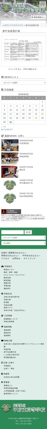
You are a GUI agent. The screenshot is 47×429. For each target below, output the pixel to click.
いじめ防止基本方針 (12, 355)
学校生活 (7, 294)
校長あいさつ (9, 269)
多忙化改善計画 (10, 352)
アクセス (5, 258)
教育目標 (7, 278)
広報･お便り (9, 363)
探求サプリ (8, 308)
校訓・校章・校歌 (11, 272)
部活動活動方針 (10, 357)
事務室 (6, 382)
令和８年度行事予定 (12, 297)
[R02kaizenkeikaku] (23, 50)
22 (42, 114)
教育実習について (11, 394)
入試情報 (8, 316)
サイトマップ (30, 258)
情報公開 (8, 341)
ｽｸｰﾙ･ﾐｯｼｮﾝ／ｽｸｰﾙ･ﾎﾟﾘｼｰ (14, 275)
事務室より (8, 385)
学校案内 (7, 366)
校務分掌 (7, 283)
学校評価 (7, 349)
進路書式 (7, 335)
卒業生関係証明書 (11, 388)
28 (36, 118)
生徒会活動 (8, 305)
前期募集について (11, 319)
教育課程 (7, 280)
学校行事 (7, 300)
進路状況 (7, 333)
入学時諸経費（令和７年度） (15, 391)
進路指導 (7, 330)
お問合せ (16, 258)
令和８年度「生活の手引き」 (15, 310)
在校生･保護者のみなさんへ (13, 253)
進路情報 (7, 327)
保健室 (6, 374)
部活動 (6, 302)
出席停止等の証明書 (12, 377)
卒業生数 (7, 286)
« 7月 (3, 127)
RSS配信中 (8, 129)
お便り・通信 (9, 368)
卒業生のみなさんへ (10, 255)
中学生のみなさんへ (31, 255)
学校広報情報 (9, 321)
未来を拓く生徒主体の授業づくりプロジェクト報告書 (24, 345)
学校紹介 (8, 266)
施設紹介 (7, 288)
